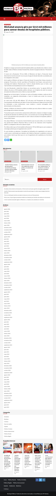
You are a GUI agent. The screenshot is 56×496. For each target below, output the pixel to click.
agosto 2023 (7, 292)
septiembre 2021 (8, 345)
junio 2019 (6, 407)
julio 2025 (6, 239)
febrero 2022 (7, 333)
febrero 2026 (7, 223)
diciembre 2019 (8, 393)
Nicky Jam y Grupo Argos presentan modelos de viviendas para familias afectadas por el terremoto (27, 197)
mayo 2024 (6, 271)
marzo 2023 (7, 303)
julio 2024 (6, 266)
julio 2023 (6, 294)
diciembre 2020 (8, 365)
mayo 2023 (6, 299)
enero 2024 (6, 280)
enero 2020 (6, 391)
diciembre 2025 (8, 227)
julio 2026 (6, 211)
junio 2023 (6, 296)
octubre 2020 (7, 370)
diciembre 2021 (8, 338)
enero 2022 (6, 335)
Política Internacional (9, 431)
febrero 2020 (7, 388)
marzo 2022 (7, 331)
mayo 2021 (6, 354)
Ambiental (12, 486)
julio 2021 (6, 349)
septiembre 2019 (8, 400)
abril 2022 (6, 328)
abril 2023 (6, 301)
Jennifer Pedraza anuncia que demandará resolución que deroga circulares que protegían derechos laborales (11, 168)
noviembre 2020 (8, 368)
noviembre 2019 (8, 395)
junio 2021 (6, 352)
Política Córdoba (8, 429)
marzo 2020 (7, 386)
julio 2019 (6, 404)
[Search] (51, 19)
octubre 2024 (7, 259)
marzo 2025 (7, 248)
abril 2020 (6, 384)
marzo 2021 (7, 358)
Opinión (6, 426)
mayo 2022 (6, 326)
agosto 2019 (7, 402)
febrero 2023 (7, 305)
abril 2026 (6, 218)
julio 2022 (6, 322)
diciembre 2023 (8, 282)
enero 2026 (6, 225)
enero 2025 (6, 252)
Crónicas (6, 421)
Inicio (5, 479)
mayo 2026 (6, 216)
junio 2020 (6, 379)
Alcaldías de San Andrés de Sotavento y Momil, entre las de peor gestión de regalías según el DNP (26, 188)
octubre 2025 (7, 232)
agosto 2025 (7, 236)
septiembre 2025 (8, 234)
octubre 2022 (7, 315)
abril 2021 (6, 356)
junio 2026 (6, 213)
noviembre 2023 (8, 285)
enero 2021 (6, 363)
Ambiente (6, 416)
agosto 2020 (7, 375)
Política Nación (7, 24)
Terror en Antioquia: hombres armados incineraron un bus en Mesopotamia (21, 195)
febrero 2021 (7, 361)
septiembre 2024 (8, 262)
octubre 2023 (7, 287)
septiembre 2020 (8, 372)
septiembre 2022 (8, 317)
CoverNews (37, 493)
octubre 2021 (7, 342)
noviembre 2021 (8, 340)
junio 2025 (6, 241)
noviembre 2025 (8, 229)
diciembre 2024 (8, 255)
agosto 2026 (7, 209)
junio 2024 (6, 269)
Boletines (6, 419)
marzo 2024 (7, 276)
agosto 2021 (7, 347)
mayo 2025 (6, 243)
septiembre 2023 (8, 289)
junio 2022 (6, 324)
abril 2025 (6, 246)
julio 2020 (6, 377)
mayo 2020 (6, 381)
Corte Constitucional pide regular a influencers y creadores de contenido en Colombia (24, 199)
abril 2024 (6, 273)
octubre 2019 (7, 398)
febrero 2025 (7, 250)
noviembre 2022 (8, 312)
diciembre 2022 (8, 310)
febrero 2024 (7, 278)
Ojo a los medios (8, 424)
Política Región (7, 436)
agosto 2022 (7, 319)
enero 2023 (6, 308)
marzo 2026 (7, 220)
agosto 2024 (7, 264)
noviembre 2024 (8, 257)
